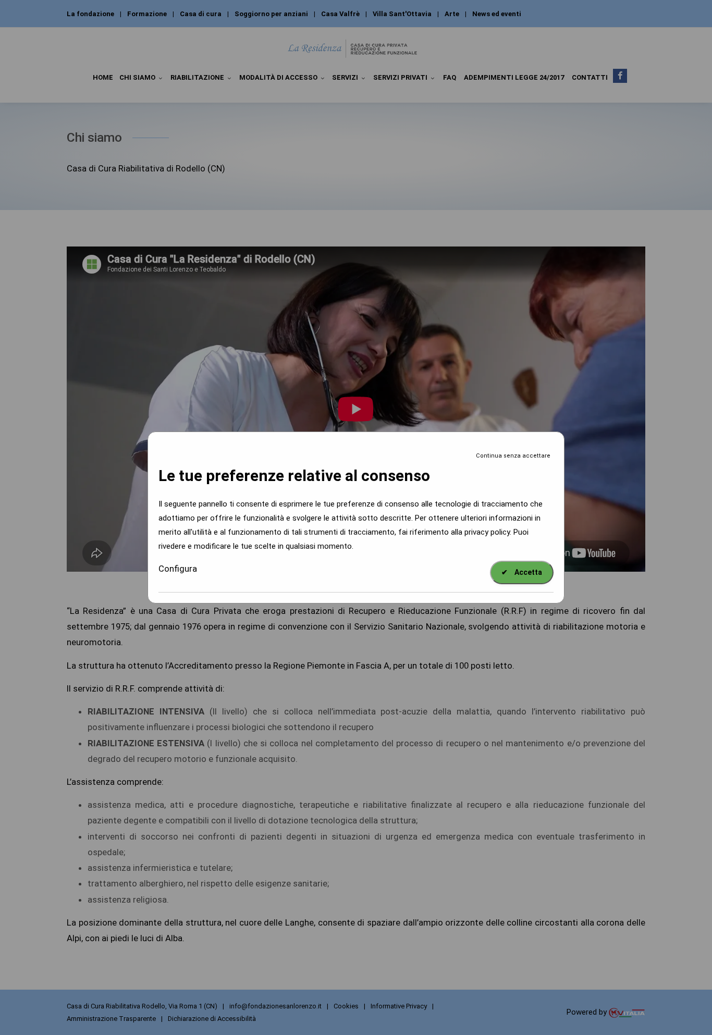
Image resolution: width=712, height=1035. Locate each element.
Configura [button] (177, 568)
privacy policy (487, 532)
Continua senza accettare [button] (513, 455)
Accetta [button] (521, 572)
